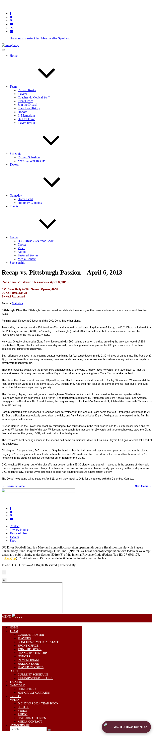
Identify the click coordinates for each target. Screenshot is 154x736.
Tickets (14, 164)
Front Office (25, 101)
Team (13, 86)
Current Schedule (29, 157)
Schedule (15, 153)
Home (13, 55)
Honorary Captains (30, 202)
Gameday (16, 195)
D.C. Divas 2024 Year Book (36, 241)
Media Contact (27, 259)
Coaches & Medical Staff (34, 97)
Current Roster (27, 90)
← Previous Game (13, 486)
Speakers (64, 38)
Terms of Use (18, 533)
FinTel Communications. (92, 565)
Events (14, 206)
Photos (22, 244)
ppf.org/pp (9, 558)
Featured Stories (28, 255)
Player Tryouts (27, 122)
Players (22, 93)
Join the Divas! (27, 104)
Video (21, 248)
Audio (22, 251)
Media (14, 237)
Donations (16, 38)
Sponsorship (17, 262)
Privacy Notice (19, 529)
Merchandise (49, 38)
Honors (22, 112)
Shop (13, 540)
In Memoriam (26, 115)
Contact (14, 526)
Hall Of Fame (26, 119)
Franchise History (29, 108)
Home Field (25, 199)
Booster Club (31, 38)
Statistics (17, 303)
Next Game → (143, 486)
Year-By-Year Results (31, 161)
